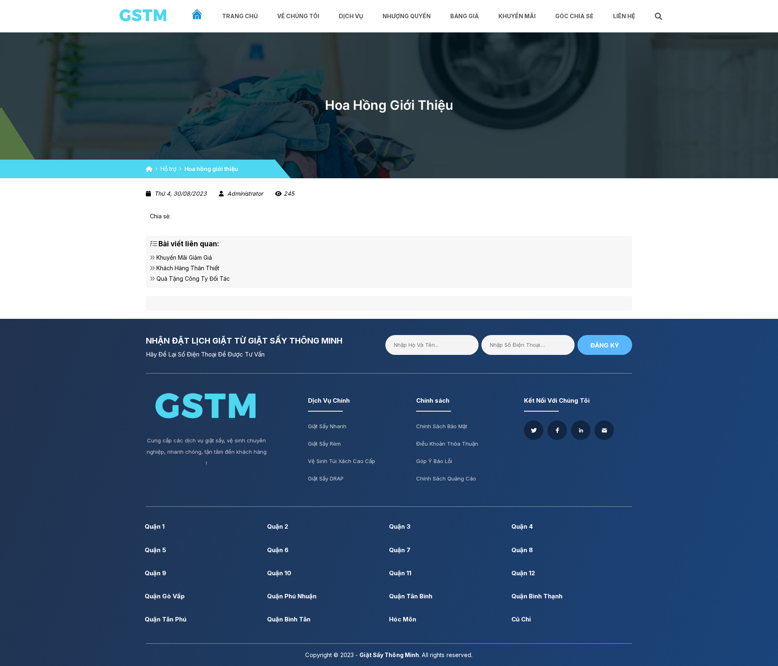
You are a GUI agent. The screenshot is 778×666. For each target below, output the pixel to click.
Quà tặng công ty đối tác (192, 278)
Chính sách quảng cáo (446, 478)
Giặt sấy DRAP (326, 478)
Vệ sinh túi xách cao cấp (341, 461)
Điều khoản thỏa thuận (447, 443)
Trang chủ (240, 16)
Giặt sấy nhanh (327, 426)
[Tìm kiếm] (659, 16)
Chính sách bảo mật (441, 426)
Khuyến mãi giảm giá (183, 257)
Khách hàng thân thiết (187, 268)
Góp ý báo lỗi (434, 461)
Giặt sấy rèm (324, 443)
